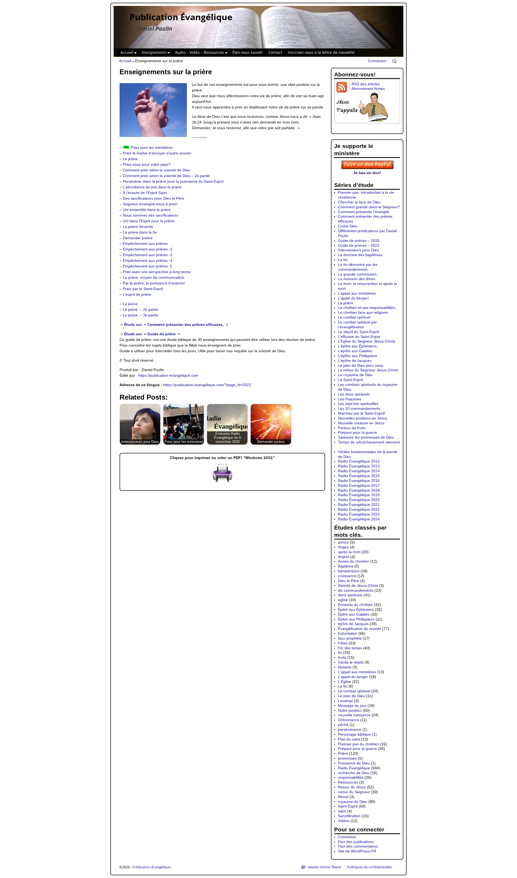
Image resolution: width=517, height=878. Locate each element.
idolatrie (344, 667)
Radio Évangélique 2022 (359, 509)
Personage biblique (354, 734)
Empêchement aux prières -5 (147, 266)
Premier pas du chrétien (358, 744)
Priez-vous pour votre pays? (147, 164)
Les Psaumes (349, 399)
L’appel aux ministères (357, 293)
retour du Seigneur (354, 792)
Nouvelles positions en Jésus (362, 418)
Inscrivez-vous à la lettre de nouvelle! (321, 52)
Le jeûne (130, 159)
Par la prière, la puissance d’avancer (154, 283)
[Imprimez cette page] (222, 483)
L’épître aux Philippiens (357, 356)
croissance (347, 576)
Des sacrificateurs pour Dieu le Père (153, 198)
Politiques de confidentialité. (370, 867)
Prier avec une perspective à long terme (157, 272)
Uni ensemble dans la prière (147, 209)
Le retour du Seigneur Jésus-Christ (368, 370)
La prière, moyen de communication (153, 277)
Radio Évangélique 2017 (359, 485)
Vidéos (344, 821)
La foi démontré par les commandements (358, 266)
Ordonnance (348, 720)
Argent (343, 557)
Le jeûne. (131, 304)
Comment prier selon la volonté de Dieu (156, 170)
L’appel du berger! (353, 298)
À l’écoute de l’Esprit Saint (145, 193)
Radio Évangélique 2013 (359, 466)
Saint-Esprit (348, 806)
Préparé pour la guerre (357, 432)
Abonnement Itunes (368, 88)
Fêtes (343, 643)
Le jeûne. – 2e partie (140, 309)
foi (340, 652)
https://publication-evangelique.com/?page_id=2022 (207, 385)
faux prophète (350, 638)
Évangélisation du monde (359, 628)
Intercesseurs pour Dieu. (359, 250)
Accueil (126, 52)
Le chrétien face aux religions (363, 312)
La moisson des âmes (356, 279)
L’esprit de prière (137, 294)
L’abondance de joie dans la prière (152, 187)
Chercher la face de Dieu (359, 202)
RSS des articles (366, 84)
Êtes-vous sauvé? (247, 52)
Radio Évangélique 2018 (359, 490)
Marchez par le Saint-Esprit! (361, 413)
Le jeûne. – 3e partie (140, 315)
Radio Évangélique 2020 (359, 500)
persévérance (349, 729)
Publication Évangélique (181, 17)
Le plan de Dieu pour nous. (361, 365)
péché (343, 724)
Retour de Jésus (352, 787)
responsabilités (351, 777)
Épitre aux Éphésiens (356, 609)
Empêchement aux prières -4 (147, 260)
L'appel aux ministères (357, 672)
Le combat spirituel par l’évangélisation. (357, 324)
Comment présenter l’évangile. (364, 212)
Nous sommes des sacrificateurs (150, 215)
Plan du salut (349, 739)
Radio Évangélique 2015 (359, 476)
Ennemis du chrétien (355, 604)
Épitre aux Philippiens (356, 619)
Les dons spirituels (354, 394)
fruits (342, 657)
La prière (345, 303)
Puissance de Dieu (354, 763)
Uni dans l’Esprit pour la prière (148, 221)
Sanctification (349, 816)
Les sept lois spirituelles (358, 403)
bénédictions (348, 571)
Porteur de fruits (351, 428)
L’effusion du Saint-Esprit (359, 336)
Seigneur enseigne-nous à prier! (150, 204)
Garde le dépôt (351, 662)
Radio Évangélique (354, 768)
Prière (343, 753)
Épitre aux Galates (353, 614)
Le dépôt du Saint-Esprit (358, 332)
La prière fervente (138, 226)
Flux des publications (356, 842)
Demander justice (138, 238)
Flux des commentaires (358, 846)
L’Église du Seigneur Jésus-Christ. (367, 341)
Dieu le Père (348, 581)
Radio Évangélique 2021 (359, 504)
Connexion (377, 61)
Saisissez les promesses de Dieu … (368, 437)
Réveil (343, 797)
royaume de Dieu (352, 801)
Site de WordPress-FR (357, 851)
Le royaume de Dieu (355, 375)
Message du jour (352, 705)
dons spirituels (350, 595)
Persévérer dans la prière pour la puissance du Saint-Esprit (173, 181)
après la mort (349, 552)
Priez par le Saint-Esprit (143, 289)
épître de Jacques (353, 624)
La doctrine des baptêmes (360, 255)
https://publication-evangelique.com (168, 375)
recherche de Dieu (353, 773)
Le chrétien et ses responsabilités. (367, 307)
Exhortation (347, 633)
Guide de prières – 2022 (358, 245)
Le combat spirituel (354, 317)
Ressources (348, 782)
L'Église (344, 681)
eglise (343, 600)
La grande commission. (358, 274)
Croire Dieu (347, 226)
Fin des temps (350, 648)
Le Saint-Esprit (350, 380)
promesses (347, 758)
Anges (343, 547)
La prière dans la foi (140, 232)
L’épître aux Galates (355, 351)
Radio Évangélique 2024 (359, 519)
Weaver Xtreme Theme (324, 867)
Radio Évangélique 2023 (359, 514)
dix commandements (355, 590)
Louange (345, 701)
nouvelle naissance (354, 715)
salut (342, 811)
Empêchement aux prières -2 (147, 249)
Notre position (350, 710)
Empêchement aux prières (145, 243)
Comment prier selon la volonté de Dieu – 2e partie (166, 176)
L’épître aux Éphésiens (357, 346)
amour (343, 542)
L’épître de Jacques (354, 360)
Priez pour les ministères (152, 147)
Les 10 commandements (359, 408)
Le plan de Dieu (351, 696)
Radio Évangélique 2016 (359, 480)
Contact (275, 52)
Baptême (345, 566)
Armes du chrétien (353, 561)
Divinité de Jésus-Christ (358, 585)
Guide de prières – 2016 (358, 240)
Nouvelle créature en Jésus (361, 423)
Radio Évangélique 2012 (359, 461)
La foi (342, 260)
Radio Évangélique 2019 (359, 495)
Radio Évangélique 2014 (359, 471)
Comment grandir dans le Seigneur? (369, 207)
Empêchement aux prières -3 (147, 255)
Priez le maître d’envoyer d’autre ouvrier (157, 153)
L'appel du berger (353, 677)
